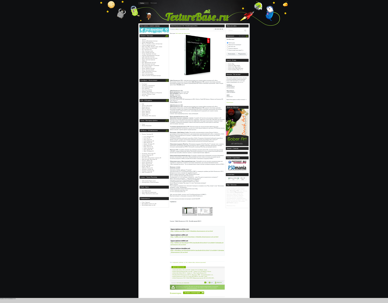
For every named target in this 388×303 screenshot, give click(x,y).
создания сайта (191, 262)
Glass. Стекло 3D (148, 139)
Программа (239, 196)
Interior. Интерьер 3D (147, 162)
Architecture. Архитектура (148, 85)
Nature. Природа (146, 111)
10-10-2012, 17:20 (184, 29)
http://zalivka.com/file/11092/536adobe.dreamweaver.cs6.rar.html (192, 231)
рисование (238, 199)
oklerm (176, 29)
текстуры (233, 201)
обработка (240, 195)
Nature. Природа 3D (147, 163)
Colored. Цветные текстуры (148, 45)
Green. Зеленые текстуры (148, 52)
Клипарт (236, 195)
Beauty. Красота (146, 107)
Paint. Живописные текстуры (149, 62)
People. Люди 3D (146, 166)
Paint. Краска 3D (148, 145)
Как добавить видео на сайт (148, 205)
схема (245, 199)
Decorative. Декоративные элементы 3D (151, 157)
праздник (234, 196)
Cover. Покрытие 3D (148, 136)
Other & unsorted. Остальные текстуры (151, 75)
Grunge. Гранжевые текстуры (149, 53)
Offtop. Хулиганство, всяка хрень (150, 193)
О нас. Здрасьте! (146, 202)
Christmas (242, 188)
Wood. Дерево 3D (148, 149)
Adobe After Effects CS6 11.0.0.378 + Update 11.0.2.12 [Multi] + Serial (190, 269)
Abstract (228, 188)
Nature (242, 189)
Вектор (232, 192)
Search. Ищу (231, 64)
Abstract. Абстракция (147, 105)
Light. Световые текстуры (148, 56)
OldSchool (144, 61)
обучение (229, 196)
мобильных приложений (200, 262)
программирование (231, 198)
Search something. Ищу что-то (235, 69)
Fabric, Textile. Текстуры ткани (149, 48)
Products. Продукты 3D (147, 165)
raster (241, 191)
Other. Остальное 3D (147, 172)
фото (237, 201)
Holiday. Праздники (146, 125)
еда (241, 194)
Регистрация (154, 3)
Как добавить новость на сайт (149, 203)
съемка (228, 201)
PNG (237, 191)
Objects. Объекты (146, 112)
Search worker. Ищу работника (235, 68)
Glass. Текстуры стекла (147, 51)
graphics (239, 189)
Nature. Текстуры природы (148, 59)
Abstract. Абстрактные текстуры (149, 40)
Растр (244, 198)
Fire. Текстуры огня (147, 49)
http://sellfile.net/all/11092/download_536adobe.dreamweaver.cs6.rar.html (194, 237)
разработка (239, 198)
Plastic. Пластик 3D (148, 146)
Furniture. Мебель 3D (147, 160)
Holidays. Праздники (147, 91)
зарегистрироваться (192, 287)
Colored (228, 189)
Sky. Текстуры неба (146, 66)
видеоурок (229, 194)
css (184, 262)
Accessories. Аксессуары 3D (148, 153)
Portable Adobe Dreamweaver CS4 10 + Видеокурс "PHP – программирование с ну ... (193, 274)
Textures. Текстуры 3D (147, 134)
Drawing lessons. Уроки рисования (150, 182)
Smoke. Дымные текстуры (148, 68)
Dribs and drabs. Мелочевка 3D (149, 159)
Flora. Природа (145, 88)
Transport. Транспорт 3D (148, 170)
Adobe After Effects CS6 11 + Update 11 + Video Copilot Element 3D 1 (190, 273)
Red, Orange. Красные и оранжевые (150, 65)
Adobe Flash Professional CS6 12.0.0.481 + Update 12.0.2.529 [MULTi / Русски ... (192, 271)
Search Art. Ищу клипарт (234, 65)
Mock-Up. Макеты (146, 109)
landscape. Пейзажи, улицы (148, 94)
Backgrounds (234, 188)
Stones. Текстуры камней (148, 69)
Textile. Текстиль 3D (148, 148)
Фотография (242, 201)
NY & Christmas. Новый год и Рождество (152, 92)
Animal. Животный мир (147, 42)
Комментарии (230, 102)
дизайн (238, 194)
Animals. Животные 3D (147, 155)
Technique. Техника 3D (147, 169)
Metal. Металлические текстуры (149, 58)
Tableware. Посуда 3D (147, 168)
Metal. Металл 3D (148, 142)
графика (234, 194)
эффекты (236, 202)
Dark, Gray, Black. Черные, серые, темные (152, 46)
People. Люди (145, 95)
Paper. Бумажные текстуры (148, 64)
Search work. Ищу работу (234, 66)
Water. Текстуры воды (147, 72)
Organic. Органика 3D (149, 143)
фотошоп (230, 203)
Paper (228, 191)
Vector (143, 124)
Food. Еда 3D (147, 138)
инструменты (175, 262)
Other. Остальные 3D (149, 151)
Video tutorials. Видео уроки (149, 180)
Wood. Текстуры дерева (147, 74)
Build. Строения (146, 108)
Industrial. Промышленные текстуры (150, 55)
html (186, 262)
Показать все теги (231, 205)
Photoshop (233, 191)
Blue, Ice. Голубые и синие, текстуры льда (152, 43)
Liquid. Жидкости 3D (149, 141)
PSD (143, 104)
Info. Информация (146, 190)
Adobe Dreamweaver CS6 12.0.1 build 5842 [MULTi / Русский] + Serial (190, 276)
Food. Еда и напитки (147, 89)
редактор (181, 262)
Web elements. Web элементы (149, 115)
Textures (144, 39)
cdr (238, 188)
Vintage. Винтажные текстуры (149, 71)
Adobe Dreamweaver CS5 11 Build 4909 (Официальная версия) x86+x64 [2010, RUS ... (194, 278)
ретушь (233, 199)
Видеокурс (239, 192)
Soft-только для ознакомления (149, 192)
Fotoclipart (144, 84)
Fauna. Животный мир (147, 87)
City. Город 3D (145, 156)
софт (242, 199)
